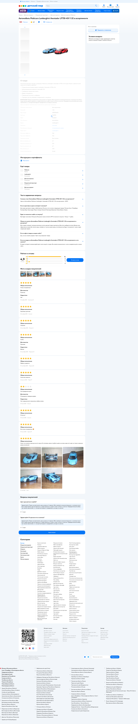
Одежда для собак (104, 637)
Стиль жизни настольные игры (76, 579)
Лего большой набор (74, 548)
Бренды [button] (22, 543)
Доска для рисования (74, 567)
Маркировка (26, 160)
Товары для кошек (104, 630)
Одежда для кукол (73, 601)
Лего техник (56, 592)
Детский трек (40, 589)
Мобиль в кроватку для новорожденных (42, 616)
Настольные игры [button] (24, 555)
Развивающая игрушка (42, 612)
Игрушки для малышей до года (60, 558)
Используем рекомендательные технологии (28, 657)
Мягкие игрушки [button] (24, 559)
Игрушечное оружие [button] (25, 545)
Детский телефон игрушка (59, 562)
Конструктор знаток (57, 615)
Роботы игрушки (57, 546)
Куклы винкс (72, 605)
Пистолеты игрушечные (42, 573)
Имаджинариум (72, 563)
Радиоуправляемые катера (43, 608)
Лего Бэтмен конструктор (59, 571)
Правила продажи (48, 635)
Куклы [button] (22, 557)
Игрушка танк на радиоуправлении (41, 595)
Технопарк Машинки (42, 555)
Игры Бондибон (72, 581)
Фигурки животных (57, 563)
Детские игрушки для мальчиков (42, 619)
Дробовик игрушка (41, 571)
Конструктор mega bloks (74, 554)
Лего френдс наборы (58, 597)
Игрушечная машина (41, 580)
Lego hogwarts (56, 590)
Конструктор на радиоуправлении (73, 552)
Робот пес (55, 560)
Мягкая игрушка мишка (74, 610)
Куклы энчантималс (41, 543)
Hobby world (72, 565)
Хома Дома (39, 560)
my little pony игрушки (42, 553)
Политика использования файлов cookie (51, 641)
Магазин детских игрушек (43, 610)
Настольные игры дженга (74, 569)
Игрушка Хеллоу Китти (58, 578)
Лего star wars (56, 588)
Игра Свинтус (72, 585)
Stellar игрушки (40, 552)
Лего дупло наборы (57, 594)
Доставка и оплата (48, 630)
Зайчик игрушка (72, 621)
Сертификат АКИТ (48, 643)
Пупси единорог (41, 566)
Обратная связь (47, 645)
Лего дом (55, 619)
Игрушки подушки (73, 617)
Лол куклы (71, 592)
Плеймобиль (40, 562)
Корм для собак (103, 635)
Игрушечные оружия (42, 578)
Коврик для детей (57, 556)
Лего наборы (56, 579)
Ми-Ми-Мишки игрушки (58, 572)
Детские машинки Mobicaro (68, 15)
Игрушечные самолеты (42, 597)
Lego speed (55, 614)
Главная (20, 15)
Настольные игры (73, 560)
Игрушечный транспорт (42, 15)
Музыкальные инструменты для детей (60, 554)
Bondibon (39, 568)
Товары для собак (104, 634)
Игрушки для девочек (42, 614)
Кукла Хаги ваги (56, 567)
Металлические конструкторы (60, 610)
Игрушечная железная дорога (43, 586)
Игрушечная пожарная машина (44, 606)
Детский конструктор (58, 583)
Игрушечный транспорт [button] (26, 547)
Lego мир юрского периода (59, 605)
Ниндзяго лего (56, 581)
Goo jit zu (39, 559)
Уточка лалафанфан (57, 569)
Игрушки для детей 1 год (58, 565)
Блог (83, 641)
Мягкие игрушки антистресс (75, 615)
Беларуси (37, 659)
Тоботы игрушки (41, 548)
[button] (115, 11)
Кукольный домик (73, 597)
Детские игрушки (28, 15)
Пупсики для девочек (74, 599)
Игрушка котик (72, 614)
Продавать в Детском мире (50, 632)
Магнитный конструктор (58, 599)
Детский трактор (41, 603)
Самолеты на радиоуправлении (44, 593)
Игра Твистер (72, 571)
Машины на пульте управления (44, 584)
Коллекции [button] (23, 551)
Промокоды (46, 637)
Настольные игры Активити (75, 572)
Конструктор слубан (73, 544)
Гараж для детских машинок (43, 599)
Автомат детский (41, 575)
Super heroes (56, 596)
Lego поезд (55, 603)
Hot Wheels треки (41, 591)
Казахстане (31, 659)
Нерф (38, 569)
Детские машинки (55, 15)
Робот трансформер (57, 544)
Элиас (70, 583)
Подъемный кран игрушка (43, 601)
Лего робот (56, 608)
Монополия (72, 588)
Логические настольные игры (75, 578)
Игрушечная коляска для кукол (76, 603)
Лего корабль (56, 617)
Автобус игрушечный (42, 605)
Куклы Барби (72, 596)
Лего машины (72, 550)
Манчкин (71, 562)
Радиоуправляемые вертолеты (44, 587)
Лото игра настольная (74, 590)
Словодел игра (72, 576)
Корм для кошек (104, 632)
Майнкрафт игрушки (57, 550)
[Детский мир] (31, 6)
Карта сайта (46, 647)
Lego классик (72, 556)
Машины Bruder (40, 564)
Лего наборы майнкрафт (58, 585)
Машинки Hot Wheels (42, 582)
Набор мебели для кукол (74, 606)
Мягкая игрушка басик (74, 612)
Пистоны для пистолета (42, 577)
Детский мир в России (24, 659)
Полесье (39, 544)
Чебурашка (55, 576)
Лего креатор (56, 612)
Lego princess (72, 558)
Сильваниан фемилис (42, 546)
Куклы (70, 594)
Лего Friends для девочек (74, 543)
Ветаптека (102, 639)
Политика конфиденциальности (51, 639)
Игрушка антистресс (58, 543)
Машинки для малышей (58, 548)
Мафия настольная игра (74, 587)
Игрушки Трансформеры (58, 574)
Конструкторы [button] (24, 553)
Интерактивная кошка (74, 619)
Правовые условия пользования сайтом (37, 656)
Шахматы (71, 574)
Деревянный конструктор (59, 606)
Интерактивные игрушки (58, 552)
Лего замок (71, 546)
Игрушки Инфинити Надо (43, 550)
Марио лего (56, 601)
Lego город (55, 587)
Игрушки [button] (22, 549)
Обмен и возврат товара (49, 634)
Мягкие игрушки (73, 608)
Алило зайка (40, 557)
